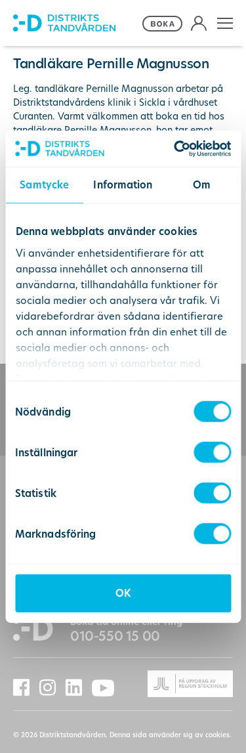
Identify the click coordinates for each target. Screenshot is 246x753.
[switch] (212, 452)
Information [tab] (122, 185)
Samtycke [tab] (44, 185)
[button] (225, 23)
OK (123, 593)
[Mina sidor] (199, 23)
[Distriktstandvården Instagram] (52, 687)
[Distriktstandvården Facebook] (26, 687)
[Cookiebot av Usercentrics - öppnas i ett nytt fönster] (175, 148)
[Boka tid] (163, 23)
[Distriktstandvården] (75, 23)
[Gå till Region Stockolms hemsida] (178, 683)
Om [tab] (202, 185)
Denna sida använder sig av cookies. (171, 735)
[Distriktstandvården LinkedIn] (79, 687)
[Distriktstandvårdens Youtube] (108, 688)
